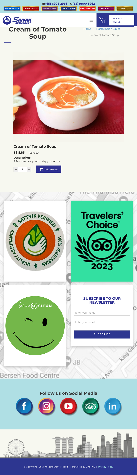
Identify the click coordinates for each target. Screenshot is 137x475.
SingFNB (90, 466)
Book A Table (117, 20)
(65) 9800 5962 (84, 3)
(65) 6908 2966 (56, 3)
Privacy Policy (105, 466)
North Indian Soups (108, 28)
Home (87, 28)
